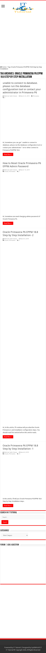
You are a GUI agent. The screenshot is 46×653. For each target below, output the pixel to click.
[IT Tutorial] (23, 7)
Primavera (36, 96)
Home (4, 67)
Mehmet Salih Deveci (10, 96)
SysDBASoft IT (36, 647)
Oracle (6, 171)
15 (19, 454)
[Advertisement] (23, 38)
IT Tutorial (17, 647)
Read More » (8, 154)
